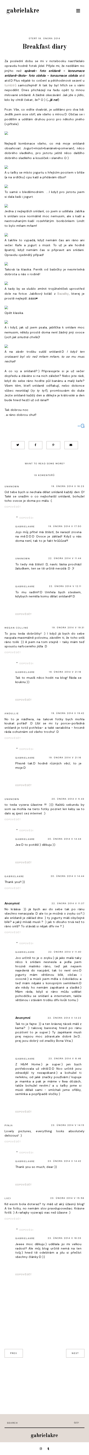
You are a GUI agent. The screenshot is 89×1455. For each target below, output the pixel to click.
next (75, 1353)
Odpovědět (13, 506)
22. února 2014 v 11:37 (68, 903)
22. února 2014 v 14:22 (64, 1017)
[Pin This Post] (53, 445)
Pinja (9, 1125)
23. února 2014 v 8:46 (65, 1058)
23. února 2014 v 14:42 (64, 1161)
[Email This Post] (71, 445)
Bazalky (63, 294)
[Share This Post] (35, 445)
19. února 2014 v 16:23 (67, 486)
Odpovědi (26, 517)
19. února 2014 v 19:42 (67, 713)
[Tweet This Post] (18, 445)
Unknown (12, 486)
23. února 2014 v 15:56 (67, 1198)
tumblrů (11, 85)
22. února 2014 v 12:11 (65, 586)
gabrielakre (22, 11)
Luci (8, 1198)
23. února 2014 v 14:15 (67, 1125)
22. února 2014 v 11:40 (64, 951)
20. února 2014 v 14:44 (64, 839)
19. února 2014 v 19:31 (68, 627)
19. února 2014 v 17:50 (64, 526)
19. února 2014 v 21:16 (65, 671)
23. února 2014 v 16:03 (64, 1238)
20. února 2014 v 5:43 (68, 798)
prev (13, 1353)
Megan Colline (16, 627)
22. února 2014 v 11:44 (64, 558)
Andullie (12, 713)
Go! (76, 1422)
